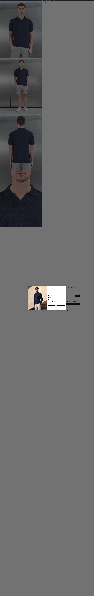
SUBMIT (56, 305)
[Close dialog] (65, 287)
